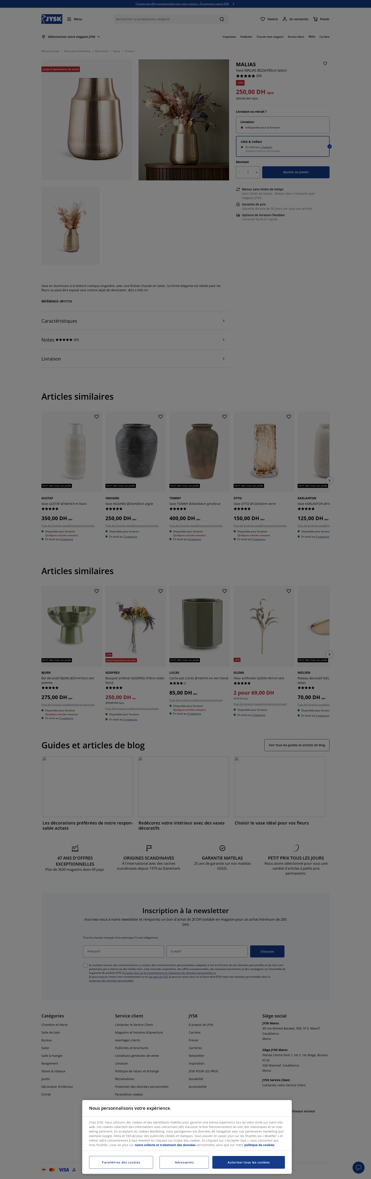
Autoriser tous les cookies (249, 1162)
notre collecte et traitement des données (165, 1145)
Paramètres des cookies (121, 1162)
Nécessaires (184, 1162)
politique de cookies (259, 1145)
